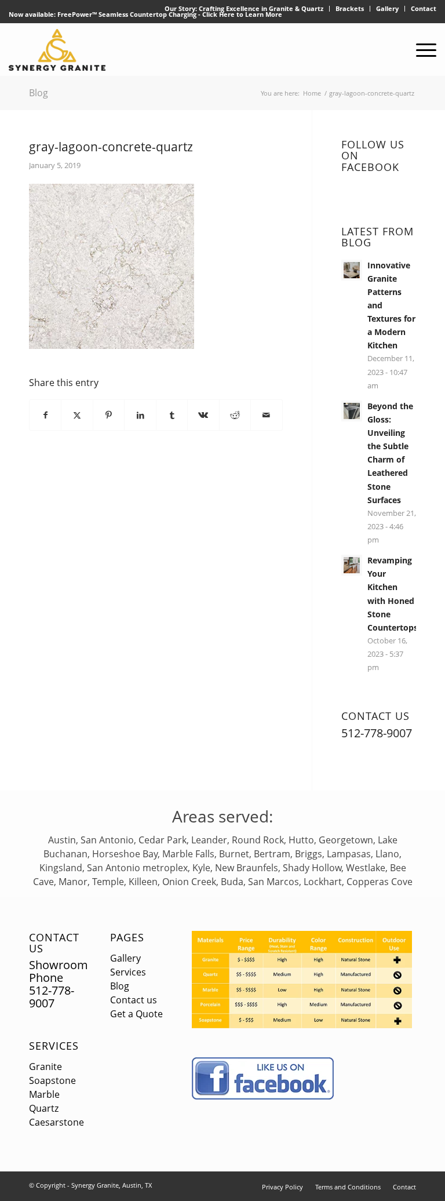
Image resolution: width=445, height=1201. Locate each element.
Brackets (349, 8)
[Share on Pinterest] (108, 415)
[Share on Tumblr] (171, 415)
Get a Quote (136, 1013)
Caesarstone (56, 1122)
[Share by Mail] (266, 415)
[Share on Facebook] (45, 415)
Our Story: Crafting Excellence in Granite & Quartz (244, 8)
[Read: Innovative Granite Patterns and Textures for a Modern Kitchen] (351, 270)
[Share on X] (76, 415)
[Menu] (420, 50)
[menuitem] (244, 9)
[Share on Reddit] (235, 415)
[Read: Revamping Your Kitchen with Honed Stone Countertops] (351, 565)
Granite (45, 1066)
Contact (423, 8)
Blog (38, 92)
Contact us (133, 999)
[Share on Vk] (203, 415)
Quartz (44, 1108)
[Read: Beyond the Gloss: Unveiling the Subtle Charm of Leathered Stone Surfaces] (351, 411)
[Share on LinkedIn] (140, 415)
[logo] (57, 50)
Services (54, 1046)
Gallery (387, 8)
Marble (44, 1094)
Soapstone (52, 1080)
